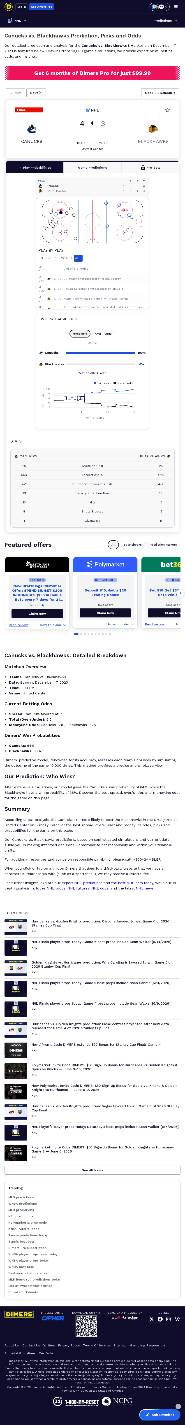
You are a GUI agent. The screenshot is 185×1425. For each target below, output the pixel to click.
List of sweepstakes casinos (30, 1286)
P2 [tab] (48, 258)
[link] (151, 1319)
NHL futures (78, 888)
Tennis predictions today (28, 1235)
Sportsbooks (133, 544)
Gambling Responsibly (147, 1345)
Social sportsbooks (23, 1292)
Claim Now (105, 613)
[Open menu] (175, 6)
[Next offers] (180, 593)
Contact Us (31, 1345)
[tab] (35, 167)
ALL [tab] (78, 258)
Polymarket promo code (27, 1222)
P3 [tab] (56, 258)
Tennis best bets (21, 1241)
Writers (49, 1345)
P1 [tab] (41, 258)
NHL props (56, 888)
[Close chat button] (178, 1406)
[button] (15, 92)
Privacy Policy (69, 1345)
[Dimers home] (9, 7)
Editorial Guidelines (20, 1353)
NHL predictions (88, 883)
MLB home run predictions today (34, 1279)
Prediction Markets (163, 544)
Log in (21, 6)
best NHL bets (130, 883)
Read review (18, 625)
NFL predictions (20, 1216)
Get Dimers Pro (41, 6)
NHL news (145, 888)
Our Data (46, 1353)
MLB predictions (21, 1210)
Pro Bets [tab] (153, 167)
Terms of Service (96, 1345)
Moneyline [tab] (80, 333)
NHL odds (100, 888)
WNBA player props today (28, 1260)
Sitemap (120, 1345)
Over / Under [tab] (104, 333)
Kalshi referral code (23, 1229)
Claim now (37, 613)
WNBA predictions (22, 1203)
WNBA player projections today (32, 1254)
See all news (92, 1170)
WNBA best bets (21, 1267)
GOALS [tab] (66, 258)
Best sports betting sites (27, 1273)
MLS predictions (21, 1197)
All (113, 544)
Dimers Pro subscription (27, 1248)
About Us (12, 1345)
